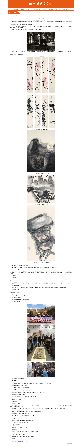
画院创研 (30, 9)
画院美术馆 (37, 9)
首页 (8, 15)
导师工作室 (14, 12)
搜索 (64, 9)
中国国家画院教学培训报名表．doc (24, 441)
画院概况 (16, 9)
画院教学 (44, 9)
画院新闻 (23, 9)
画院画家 (51, 9)
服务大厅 (58, 9)
